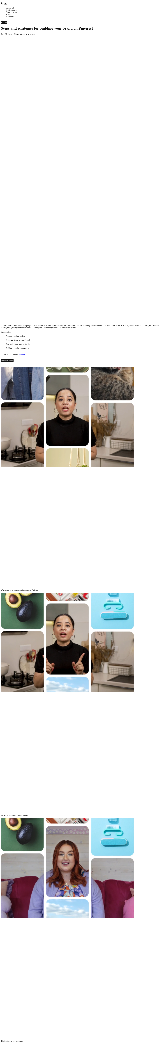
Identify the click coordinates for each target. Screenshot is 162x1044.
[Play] (2, 322)
